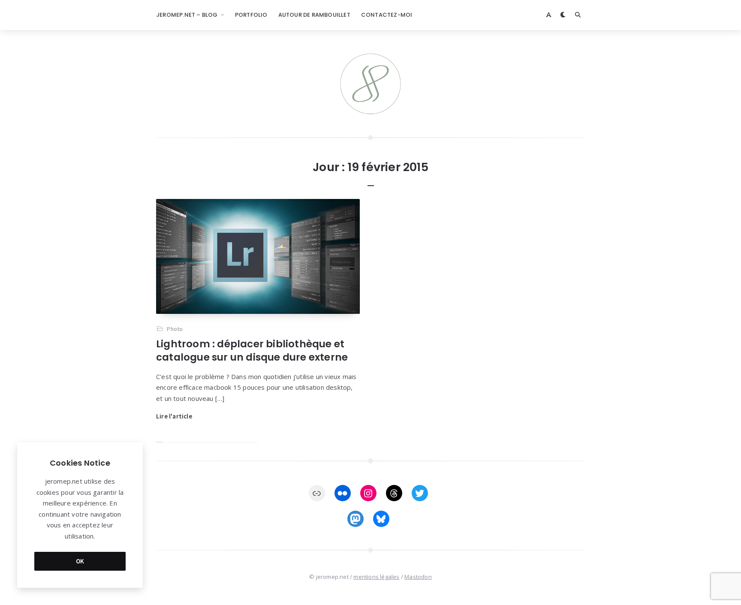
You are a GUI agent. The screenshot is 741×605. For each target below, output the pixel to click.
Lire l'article (174, 416)
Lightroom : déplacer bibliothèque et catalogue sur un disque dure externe (252, 350)
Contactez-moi (387, 15)
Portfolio (251, 15)
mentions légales (376, 577)
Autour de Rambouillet (314, 15)
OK (80, 561)
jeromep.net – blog (187, 15)
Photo (175, 329)
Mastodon (418, 577)
